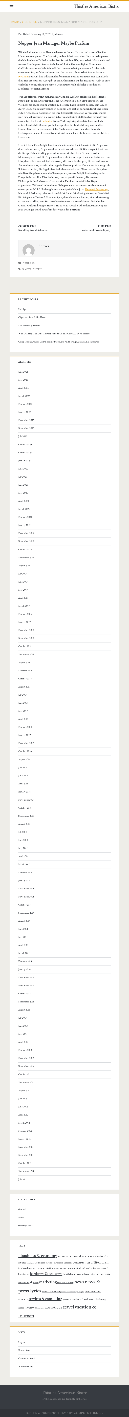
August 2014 (24, 921)
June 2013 (23, 1026)
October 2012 (25, 1074)
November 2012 (26, 1066)
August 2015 (24, 824)
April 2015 (23, 856)
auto (24, 1262)
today (51, 1307)
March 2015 (24, 864)
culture (101, 1263)
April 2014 (23, 945)
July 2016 (22, 767)
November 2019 (26, 541)
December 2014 (26, 888)
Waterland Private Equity (96, 230)
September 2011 (26, 1171)
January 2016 (24, 791)
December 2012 (26, 1058)
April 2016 (23, 783)
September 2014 (26, 913)
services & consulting (45, 1298)
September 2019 (26, 557)
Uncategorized (25, 1225)
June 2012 (23, 1106)
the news (30, 1307)
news (79, 1282)
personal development (68, 1292)
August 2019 (24, 565)
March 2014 (24, 953)
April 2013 (23, 1042)
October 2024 (25, 444)
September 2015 (26, 816)
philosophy (80, 1292)
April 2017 (23, 719)
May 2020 (23, 493)
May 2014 (23, 937)
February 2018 (25, 670)
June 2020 (23, 485)
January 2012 (24, 1139)
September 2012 (26, 1082)
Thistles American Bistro (96, 6)
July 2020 (23, 477)
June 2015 (23, 840)
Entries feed (24, 1350)
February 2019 (25, 614)
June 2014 (23, 929)
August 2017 (24, 686)
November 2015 (26, 800)
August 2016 (24, 759)
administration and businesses (76, 1256)
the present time (42, 1308)
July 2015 (22, 832)
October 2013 (24, 993)
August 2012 (24, 1090)
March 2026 (24, 396)
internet (94, 1274)
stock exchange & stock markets (81, 1299)
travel (68, 1307)
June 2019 (23, 582)
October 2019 (25, 549)
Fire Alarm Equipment (29, 325)
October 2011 (24, 1163)
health (66, 1274)
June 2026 (23, 372)
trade (58, 1307)
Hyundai (23, 76)
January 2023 (24, 460)
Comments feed (26, 1358)
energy (63, 1268)
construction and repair (62, 1262)
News (21, 1217)
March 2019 (24, 606)
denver (59, 34)
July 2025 (22, 436)
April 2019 (23, 598)
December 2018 (26, 630)
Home (14, 22)
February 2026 (25, 404)
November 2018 (26, 638)
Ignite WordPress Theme (47, 1413)
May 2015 (23, 848)
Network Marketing (96, 189)
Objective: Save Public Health (32, 317)
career (49, 1262)
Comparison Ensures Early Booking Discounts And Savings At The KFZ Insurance (58, 341)
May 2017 (23, 711)
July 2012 (22, 1098)
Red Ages (23, 309)
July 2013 (22, 1018)
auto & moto (31, 1263)
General (29, 22)
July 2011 (22, 1179)
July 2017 (22, 695)
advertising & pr (102, 1256)
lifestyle (35, 1283)
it (31, 1282)
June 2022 (23, 468)
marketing (48, 1282)
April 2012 (23, 1114)
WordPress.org (25, 1366)
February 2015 (25, 872)
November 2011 (26, 1155)
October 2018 (25, 646)
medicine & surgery (65, 1282)
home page (75, 1274)
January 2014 (24, 969)
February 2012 (25, 1131)
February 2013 (25, 1050)
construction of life (86, 1262)
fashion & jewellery (85, 1268)
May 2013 (23, 1034)
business (40, 1262)
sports (65, 1299)
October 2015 (24, 808)
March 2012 (24, 1123)
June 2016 (23, 775)
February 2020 (25, 517)
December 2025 (26, 420)
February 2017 (25, 727)
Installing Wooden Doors (33, 230)
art (19, 1262)
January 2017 (24, 735)
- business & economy (37, 1255)
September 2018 (26, 654)
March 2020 (24, 509)
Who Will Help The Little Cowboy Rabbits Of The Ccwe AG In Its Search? (54, 333)
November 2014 (26, 896)
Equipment (72, 1268)
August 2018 (24, 662)
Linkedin (46, 121)
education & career (48, 1268)
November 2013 (26, 985)
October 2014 (25, 905)
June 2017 (23, 703)
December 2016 (26, 743)
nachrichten (32, 269)
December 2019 (26, 533)
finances (96, 1268)
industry (85, 1274)
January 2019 (24, 622)
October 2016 (25, 751)
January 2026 (24, 412)
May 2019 (23, 590)
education (30, 1268)
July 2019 (22, 573)
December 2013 (26, 977)
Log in (21, 1342)
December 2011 (26, 1147)
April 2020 (23, 501)
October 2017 (25, 678)
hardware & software (46, 1274)
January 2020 (24, 525)
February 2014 (25, 961)
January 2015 (24, 880)
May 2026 (23, 380)
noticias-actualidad (51, 1291)
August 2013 (24, 1009)
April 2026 (23, 388)
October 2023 (25, 452)
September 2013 (26, 1001)
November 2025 (26, 428)
